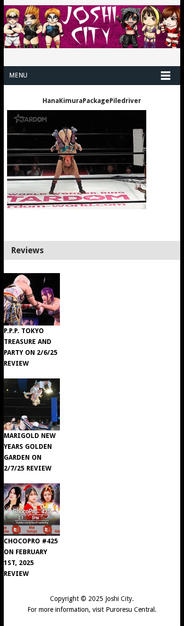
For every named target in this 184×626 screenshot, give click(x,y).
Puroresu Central (130, 609)
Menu (18, 75)
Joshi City (118, 598)
